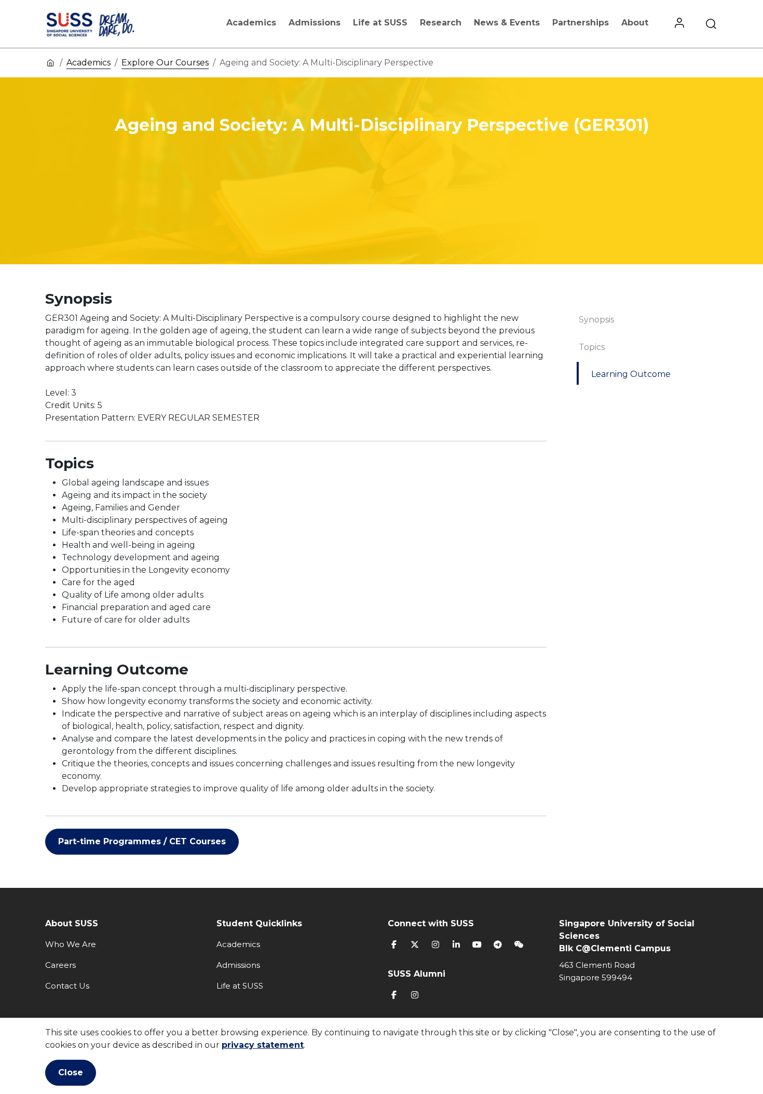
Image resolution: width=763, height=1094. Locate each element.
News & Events (507, 23)
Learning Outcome (631, 374)
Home (50, 62)
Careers (60, 965)
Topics (592, 347)
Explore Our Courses (165, 62)
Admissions (314, 23)
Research (440, 23)
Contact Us (67, 986)
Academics (251, 23)
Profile (679, 24)
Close (70, 1072)
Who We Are (70, 944)
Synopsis (596, 320)
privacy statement (263, 1045)
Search (711, 24)
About (634, 23)
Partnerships (580, 23)
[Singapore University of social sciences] (108, 24)
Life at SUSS (380, 23)
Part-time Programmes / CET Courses (142, 841)
